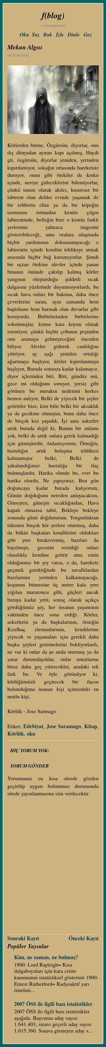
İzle (60, 34)
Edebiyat (33, 726)
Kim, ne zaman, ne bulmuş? (46, 957)
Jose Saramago (64, 726)
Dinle (74, 34)
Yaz (35, 34)
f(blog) (53, 15)
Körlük (15, 733)
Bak (47, 34)
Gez (88, 34)
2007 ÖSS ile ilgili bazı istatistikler (53, 1004)
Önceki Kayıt (84, 938)
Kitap (90, 726)
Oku (24, 34)
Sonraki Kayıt (23, 938)
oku (31, 733)
